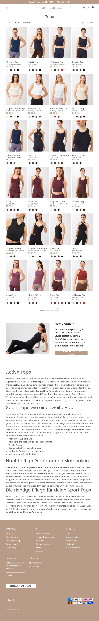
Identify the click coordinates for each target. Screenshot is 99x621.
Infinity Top (33, 62)
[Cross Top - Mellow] (60, 275)
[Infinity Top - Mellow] (16, 275)
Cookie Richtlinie (73, 547)
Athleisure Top (56, 62)
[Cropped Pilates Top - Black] (38, 229)
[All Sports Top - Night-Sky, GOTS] (16, 42)
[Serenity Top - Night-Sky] (82, 42)
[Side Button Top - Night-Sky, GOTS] (16, 136)
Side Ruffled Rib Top (59, 108)
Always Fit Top (78, 155)
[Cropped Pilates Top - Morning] (16, 89)
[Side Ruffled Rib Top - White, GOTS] (60, 89)
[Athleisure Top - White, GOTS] (38, 89)
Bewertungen (12, 544)
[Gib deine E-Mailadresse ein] (21, 576)
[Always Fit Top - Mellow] (38, 275)
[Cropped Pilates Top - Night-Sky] (60, 136)
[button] (7, 70)
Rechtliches (72, 529)
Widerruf (70, 544)
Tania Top (32, 155)
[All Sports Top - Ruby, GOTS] (82, 182)
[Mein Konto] (84, 8)
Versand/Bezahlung (45, 537)
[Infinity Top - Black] (60, 229)
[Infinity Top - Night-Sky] (38, 42)
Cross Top (54, 295)
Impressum (71, 540)
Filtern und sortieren (19, 23)
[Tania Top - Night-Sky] (38, 136)
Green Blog (11, 547)
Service (40, 529)
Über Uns (10, 533)
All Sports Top (12, 62)
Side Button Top (13, 155)
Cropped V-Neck (57, 202)
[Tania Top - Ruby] (38, 182)
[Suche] (88, 8)
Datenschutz (72, 537)
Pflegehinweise (43, 544)
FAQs (38, 547)
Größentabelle (42, 533)
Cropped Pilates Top (15, 108)
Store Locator (12, 537)
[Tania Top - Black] (82, 229)
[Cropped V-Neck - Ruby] (60, 182)
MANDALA (11, 529)
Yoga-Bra (46, 394)
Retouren (40, 540)
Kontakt (39, 551)
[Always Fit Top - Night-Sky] (82, 136)
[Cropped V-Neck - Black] (16, 229)
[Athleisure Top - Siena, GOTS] (82, 275)
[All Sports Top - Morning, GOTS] (82, 89)
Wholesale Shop (13, 540)
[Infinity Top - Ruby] (16, 182)
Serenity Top (78, 62)
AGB (68, 533)
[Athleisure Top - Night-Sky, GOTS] (60, 42)
